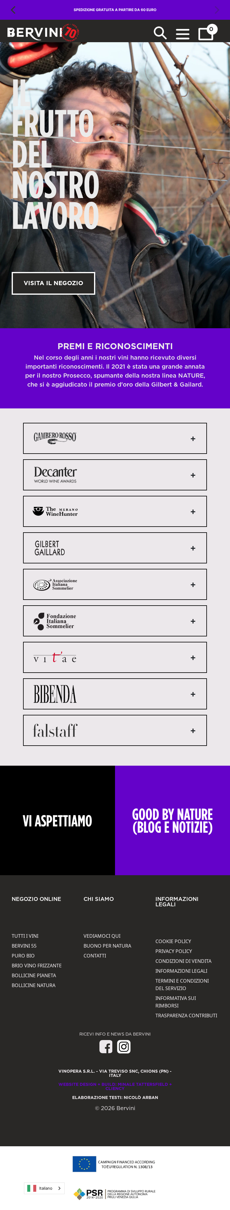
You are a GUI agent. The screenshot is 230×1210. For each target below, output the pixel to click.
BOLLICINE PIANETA (34, 975)
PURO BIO (23, 955)
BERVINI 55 (24, 946)
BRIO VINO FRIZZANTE (37, 965)
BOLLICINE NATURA (33, 985)
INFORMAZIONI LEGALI (181, 971)
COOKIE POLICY (173, 941)
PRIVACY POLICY (173, 951)
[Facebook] (106, 1051)
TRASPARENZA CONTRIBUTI (186, 1015)
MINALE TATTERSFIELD (143, 1085)
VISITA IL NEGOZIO (53, 283)
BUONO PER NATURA (107, 946)
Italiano (45, 1188)
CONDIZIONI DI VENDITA (183, 961)
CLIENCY (115, 1089)
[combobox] (44, 1188)
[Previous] (13, 9)
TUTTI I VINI (25, 936)
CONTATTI (95, 955)
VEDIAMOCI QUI (102, 936)
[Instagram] (124, 1046)
